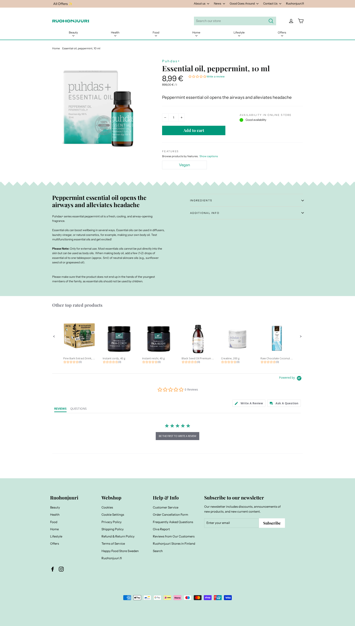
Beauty (73, 32)
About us (200, 3)
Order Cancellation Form (170, 514)
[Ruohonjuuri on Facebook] (52, 568)
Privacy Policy (111, 522)
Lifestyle (239, 32)
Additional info (204, 212)
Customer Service (165, 507)
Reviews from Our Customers (174, 536)
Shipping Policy (112, 529)
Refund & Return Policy (118, 536)
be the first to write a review (177, 436)
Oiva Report (161, 529)
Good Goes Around (242, 3)
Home (196, 32)
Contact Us (270, 3)
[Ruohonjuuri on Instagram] (61, 568)
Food (156, 32)
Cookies (107, 507)
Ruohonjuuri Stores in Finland (174, 543)
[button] (54, 336)
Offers (282, 32)
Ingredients (201, 200)
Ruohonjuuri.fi (295, 3)
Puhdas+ (171, 61)
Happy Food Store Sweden (120, 551)
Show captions (208, 156)
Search (158, 551)
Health (115, 32)
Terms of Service (113, 543)
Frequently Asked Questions (173, 522)
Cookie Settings (112, 514)
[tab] (248, 403)
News (218, 3)
